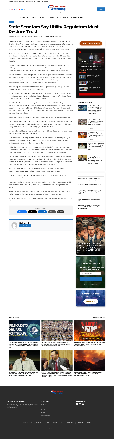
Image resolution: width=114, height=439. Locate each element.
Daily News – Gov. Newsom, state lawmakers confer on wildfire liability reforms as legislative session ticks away (90, 207)
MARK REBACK (50, 36)
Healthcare (24, 17)
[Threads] (24, 9)
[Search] (103, 17)
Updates (21, 1)
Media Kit (38, 422)
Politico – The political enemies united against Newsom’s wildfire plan (89, 185)
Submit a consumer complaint (91, 43)
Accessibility (80, 422)
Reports (43, 409)
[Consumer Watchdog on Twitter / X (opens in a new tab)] (80, 404)
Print (61, 212)
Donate (47, 422)
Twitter (33, 212)
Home (11, 1)
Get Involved (45, 1)
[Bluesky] (22, 9)
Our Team (43, 407)
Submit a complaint (27, 422)
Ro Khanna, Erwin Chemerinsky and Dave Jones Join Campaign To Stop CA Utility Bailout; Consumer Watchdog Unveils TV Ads (96, 146)
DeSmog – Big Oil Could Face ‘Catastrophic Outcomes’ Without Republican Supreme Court (90, 179)
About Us (43, 404)
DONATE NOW (90, 301)
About (16, 1)
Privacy (41, 17)
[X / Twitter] (17, 9)
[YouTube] (19, 9)
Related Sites (29, 1)
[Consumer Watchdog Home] (57, 392)
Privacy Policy (70, 422)
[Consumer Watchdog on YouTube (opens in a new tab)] (83, 404)
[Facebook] (9, 9)
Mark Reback (24, 223)
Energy (33, 17)
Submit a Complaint (46, 415)
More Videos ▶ (91, 94)
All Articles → (25, 226)
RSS (62, 422)
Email (52, 212)
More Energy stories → (99, 317)
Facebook (23, 212)
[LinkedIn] (14, 9)
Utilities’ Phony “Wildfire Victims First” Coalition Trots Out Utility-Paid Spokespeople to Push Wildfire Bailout (95, 135)
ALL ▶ (101, 52)
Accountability (62, 17)
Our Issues (37, 1)
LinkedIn (43, 212)
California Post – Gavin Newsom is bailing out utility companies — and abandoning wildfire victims (89, 192)
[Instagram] (12, 9)
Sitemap (55, 422)
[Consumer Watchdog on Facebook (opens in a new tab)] (77, 404)
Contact (43, 412)
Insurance (50, 17)
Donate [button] (101, 9)
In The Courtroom (77, 17)
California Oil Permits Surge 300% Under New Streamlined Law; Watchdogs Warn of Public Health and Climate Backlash (95, 122)
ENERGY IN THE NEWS (84, 175)
